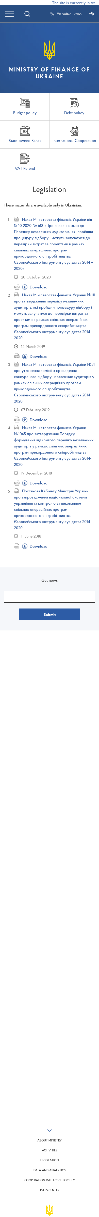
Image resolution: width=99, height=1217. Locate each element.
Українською (69, 13)
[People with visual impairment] (91, 13)
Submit (50, 614)
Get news (49, 580)
